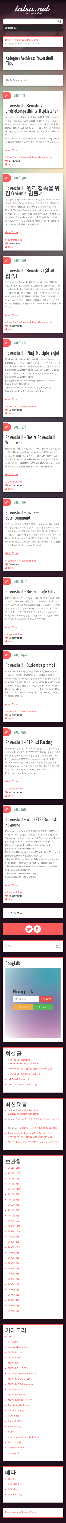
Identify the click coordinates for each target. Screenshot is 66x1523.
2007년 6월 (13, 1295)
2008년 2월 (13, 1279)
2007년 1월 (13, 1311)
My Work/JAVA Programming (21, 1384)
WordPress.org (15, 1494)
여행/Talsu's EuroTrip (18, 1447)
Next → (18, 913)
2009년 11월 (14, 1226)
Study (11, 1432)
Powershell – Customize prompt (30, 665)
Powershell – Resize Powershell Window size (30, 440)
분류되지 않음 (14, 1442)
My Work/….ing (15, 1352)
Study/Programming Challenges (23, 1437)
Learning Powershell (18, 1347)
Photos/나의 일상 (16, 1410)
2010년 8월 (13, 1199)
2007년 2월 (13, 1305)
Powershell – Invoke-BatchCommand (22, 515)
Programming (19, 40)
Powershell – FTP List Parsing (28, 742)
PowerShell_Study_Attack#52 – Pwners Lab (29, 1133)
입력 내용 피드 (15, 1484)
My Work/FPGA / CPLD (19, 1379)
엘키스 (11, 1142)
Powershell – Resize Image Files (30, 591)
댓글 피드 (12, 1489)
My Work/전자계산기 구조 (20, 1400)
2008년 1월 (13, 1284)
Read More (11, 150)
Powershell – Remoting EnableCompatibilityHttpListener (31, 108)
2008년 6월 (13, 1263)
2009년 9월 (13, 1236)
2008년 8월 (13, 1258)
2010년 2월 (13, 1215)
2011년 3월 (13, 1184)
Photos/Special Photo (18, 1405)
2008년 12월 (14, 1247)
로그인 (11, 1478)
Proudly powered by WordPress (20, 1512)
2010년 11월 (14, 1189)
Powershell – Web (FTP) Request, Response (31, 822)
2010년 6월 (13, 1210)
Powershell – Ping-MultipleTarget (32, 353)
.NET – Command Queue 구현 (22, 1084)
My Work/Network (16, 1395)
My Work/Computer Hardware (22, 1373)
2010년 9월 (13, 1194)
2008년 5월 (13, 1268)
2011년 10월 (14, 1173)
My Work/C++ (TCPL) (18, 1368)
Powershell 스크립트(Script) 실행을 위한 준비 (37, 1142)
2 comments (14, 161)
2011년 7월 (13, 1178)
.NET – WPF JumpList (18, 1079)
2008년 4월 (13, 1273)
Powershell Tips (28, 157)
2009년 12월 (14, 1221)
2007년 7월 (13, 1289)
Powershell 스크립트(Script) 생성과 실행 (38, 1128)
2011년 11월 (14, 1168)
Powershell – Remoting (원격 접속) (30, 273)
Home (8, 40)
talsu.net (31, 8)
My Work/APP (14, 1357)
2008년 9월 (13, 1252)
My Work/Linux (15, 1389)
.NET (10, 1336)
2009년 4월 (13, 1242)
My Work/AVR (14, 1363)
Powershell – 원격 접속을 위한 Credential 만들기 (32, 191)
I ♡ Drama (13, 1342)
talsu (10, 164)
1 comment (14, 564)
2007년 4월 (13, 1300)
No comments (15, 326)
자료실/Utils (13, 1453)
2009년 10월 (14, 1231)
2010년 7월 (13, 1205)
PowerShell (32, 40)
